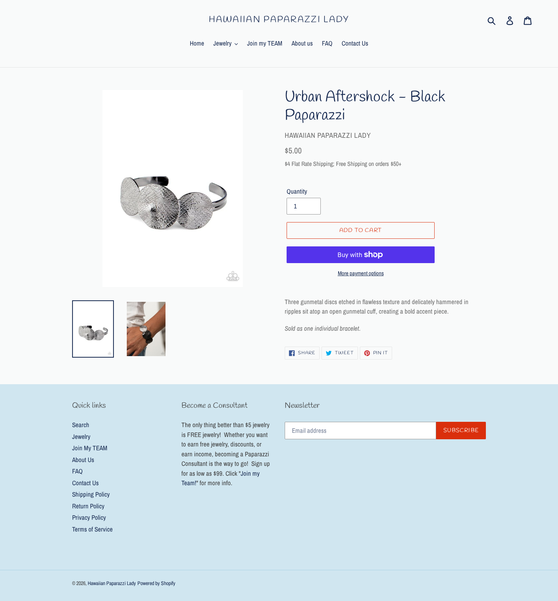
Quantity (297, 191)
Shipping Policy (91, 494)
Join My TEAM (89, 447)
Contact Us (85, 482)
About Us (83, 459)
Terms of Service (92, 529)
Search (80, 424)
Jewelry (81, 436)
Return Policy (88, 506)
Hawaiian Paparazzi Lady (279, 20)
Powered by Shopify (156, 583)
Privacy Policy (89, 517)
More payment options (361, 273)
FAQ (77, 471)
